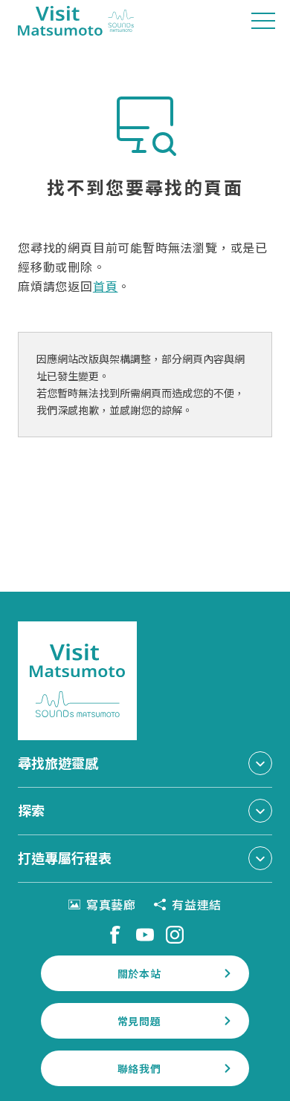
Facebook (115, 935)
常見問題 (139, 1020)
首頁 (105, 286)
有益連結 (197, 904)
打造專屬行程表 (65, 857)
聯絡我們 (139, 1068)
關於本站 (139, 973)
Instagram (175, 935)
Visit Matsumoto (76, 21)
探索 (31, 810)
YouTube (145, 935)
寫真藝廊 (111, 904)
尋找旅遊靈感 (58, 762)
